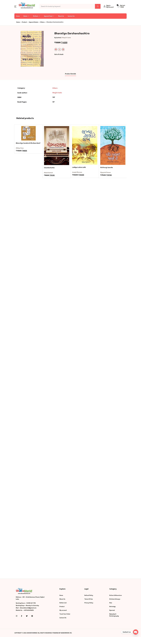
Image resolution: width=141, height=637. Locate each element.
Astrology (112, 606)
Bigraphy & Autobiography (114, 615)
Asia (110, 603)
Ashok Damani (48, 172)
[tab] (70, 74)
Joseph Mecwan (77, 172)
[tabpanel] (32, 49)
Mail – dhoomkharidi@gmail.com (26, 608)
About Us (61, 16)
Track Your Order (64, 614)
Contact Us (71, 16)
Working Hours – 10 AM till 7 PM (26, 603)
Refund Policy (88, 595)
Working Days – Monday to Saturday (27, 605)
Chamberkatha (49, 168)
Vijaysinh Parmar (105, 172)
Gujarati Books (33, 22)
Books (25, 16)
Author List (63, 603)
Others (42, 22)
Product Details (70, 74)
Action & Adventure (115, 595)
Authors (35, 16)
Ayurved (112, 610)
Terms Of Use (88, 599)
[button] (15, 6)
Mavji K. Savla (66, 37)
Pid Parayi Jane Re (106, 167)
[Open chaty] (135, 632)
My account (63, 610)
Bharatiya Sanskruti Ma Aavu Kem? (28, 143)
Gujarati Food (48, 16)
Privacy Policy (88, 603)
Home (18, 16)
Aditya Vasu (20, 148)
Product (24, 22)
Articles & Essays (114, 599)
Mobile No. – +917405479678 (25, 610)
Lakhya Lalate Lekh (79, 167)
